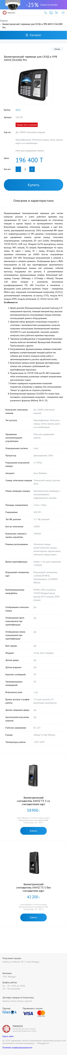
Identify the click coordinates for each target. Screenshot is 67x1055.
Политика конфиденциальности (17, 1047)
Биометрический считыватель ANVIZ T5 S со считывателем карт (33, 801)
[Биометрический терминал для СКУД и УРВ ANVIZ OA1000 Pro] (33, 84)
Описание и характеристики (33, 201)
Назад (57, 49)
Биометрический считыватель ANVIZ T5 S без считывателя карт (33, 887)
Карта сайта (8, 1036)
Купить (33, 184)
